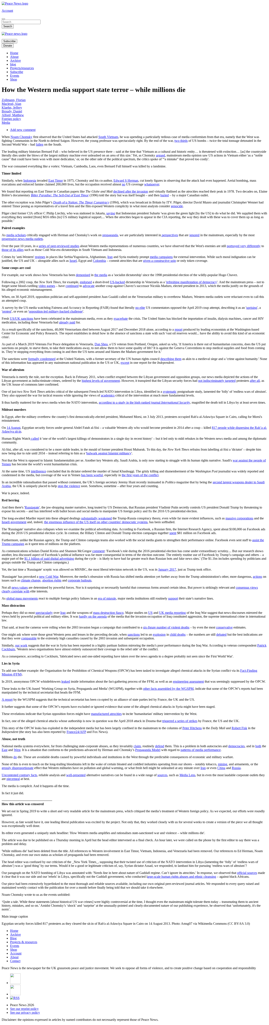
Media (6, 122)
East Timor (55, 180)
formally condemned (41, 359)
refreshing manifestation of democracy (191, 282)
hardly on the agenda (93, 616)
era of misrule (107, 598)
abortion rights (51, 580)
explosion (159, 634)
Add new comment (23, 130)
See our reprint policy (24, 1009)
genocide (177, 206)
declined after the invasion (130, 191)
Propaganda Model (147, 750)
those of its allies (13, 250)
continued (72, 286)
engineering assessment (188, 681)
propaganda (110, 235)
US (150, 612)
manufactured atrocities (106, 714)
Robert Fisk (239, 728)
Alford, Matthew (13, 115)
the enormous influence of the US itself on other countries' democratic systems (96, 522)
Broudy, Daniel (12, 111)
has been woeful (92, 475)
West (17, 750)
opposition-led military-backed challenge (56, 311)
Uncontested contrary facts (19, 775)
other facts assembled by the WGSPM (168, 688)
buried (164, 195)
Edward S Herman (125, 180)
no (123, 184)
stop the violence (69, 486)
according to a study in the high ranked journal (144, 402)
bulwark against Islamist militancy (108, 453)
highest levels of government (101, 380)
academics (108, 395)
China (221, 768)
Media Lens (187, 775)
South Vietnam (108, 137)
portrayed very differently (244, 246)
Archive (15, 60)
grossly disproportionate (17, 768)
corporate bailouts (79, 580)
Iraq (63, 612)
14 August (13, 427)
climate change (31, 580)
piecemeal (13, 779)
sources (162, 775)
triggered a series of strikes (179, 721)
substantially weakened (96, 518)
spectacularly (44, 612)
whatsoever (151, 184)
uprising (251, 307)
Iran (110, 257)
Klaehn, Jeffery (12, 107)
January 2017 (167, 569)
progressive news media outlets (22, 239)
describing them (170, 359)
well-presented (76, 775)
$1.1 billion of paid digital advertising (49, 558)
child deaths (178, 634)
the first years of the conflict (140, 475)
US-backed (117, 282)
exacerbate (121, 318)
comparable (29, 638)
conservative (224, 627)
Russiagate (32, 507)
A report (7, 699)
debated (221, 634)
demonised (83, 275)
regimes (40, 257)
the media (100, 275)
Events (14, 75)
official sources (247, 873)
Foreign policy (11, 119)
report (178, 329)
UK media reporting (172, 612)
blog (13, 64)
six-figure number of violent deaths (166, 627)
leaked (65, 681)
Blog (13, 938)
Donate (7, 45)
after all (255, 380)
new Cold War (48, 576)
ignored (194, 235)
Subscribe (9, 41)
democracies (236, 746)
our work (21, 645)
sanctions (134, 634)
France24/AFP (76, 732)
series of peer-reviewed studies (59, 246)
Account (7, 10)
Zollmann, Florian (14, 100)
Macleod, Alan (11, 104)
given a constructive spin (159, 260)
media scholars (16, 235)
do (15, 757)
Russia (236, 768)
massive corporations (239, 518)
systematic (170, 391)
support (173, 598)
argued (160, 155)
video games (46, 286)
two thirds (181, 140)
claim (137, 746)
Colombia (99, 260)
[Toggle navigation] (3, 19)
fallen (39, 144)
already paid (67, 322)
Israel (73, 260)
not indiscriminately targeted (217, 380)
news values (20, 587)
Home (14, 53)
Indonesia (29, 180)
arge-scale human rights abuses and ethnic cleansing (181, 876)
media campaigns (161, 257)
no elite (140, 307)
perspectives (169, 235)
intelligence (38, 471)
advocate (89, 286)
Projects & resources (23, 942)
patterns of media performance (201, 750)
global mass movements (22, 598)
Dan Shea (101, 344)
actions (257, 576)
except (125, 362)
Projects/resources (22, 68)
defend (159, 746)
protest (6, 311)
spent (172, 533)
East (4, 750)
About (14, 57)
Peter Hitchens (192, 728)
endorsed (86, 282)
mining (222, 764)
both (258, 746)
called (34, 438)
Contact (15, 961)
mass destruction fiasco (108, 612)
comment (98, 551)
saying (110, 213)
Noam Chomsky (21, 137)
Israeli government (14, 522)
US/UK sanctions (21, 318)
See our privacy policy (25, 1012)
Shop (13, 79)
